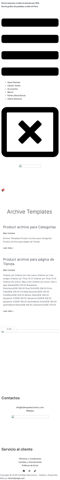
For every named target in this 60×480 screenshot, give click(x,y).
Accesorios (12, 89)
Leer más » (8, 247)
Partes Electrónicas (16, 95)
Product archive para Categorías (29, 227)
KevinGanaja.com (16, 478)
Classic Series (14, 85)
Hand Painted (13, 82)
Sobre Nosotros (14, 99)
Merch (10, 92)
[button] (30, 47)
